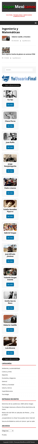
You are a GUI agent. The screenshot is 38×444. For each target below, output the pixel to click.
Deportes (5, 375)
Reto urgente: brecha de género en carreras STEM (18, 54)
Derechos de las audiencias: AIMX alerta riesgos (17, 404)
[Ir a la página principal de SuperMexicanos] (19, 11)
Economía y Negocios (9, 378)
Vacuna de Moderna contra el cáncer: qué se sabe (18, 421)
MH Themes (31, 442)
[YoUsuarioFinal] (19, 81)
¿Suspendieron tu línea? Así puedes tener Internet (18, 418)
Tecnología (5, 394)
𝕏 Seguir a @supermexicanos (11, 85)
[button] (35, 22)
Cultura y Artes (7, 372)
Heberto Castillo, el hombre (21, 37)
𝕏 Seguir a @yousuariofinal (10, 359)
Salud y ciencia (7, 388)
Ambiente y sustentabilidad (11, 368)
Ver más (10, 105)
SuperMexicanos (26, 40)
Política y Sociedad (8, 385)
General (4, 381)
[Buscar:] (19, 70)
